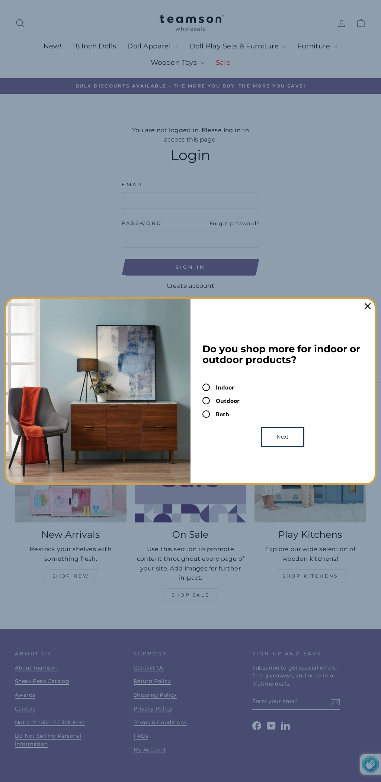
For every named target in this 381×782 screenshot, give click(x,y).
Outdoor (228, 400)
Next (282, 436)
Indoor (225, 387)
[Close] (368, 306)
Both (222, 414)
